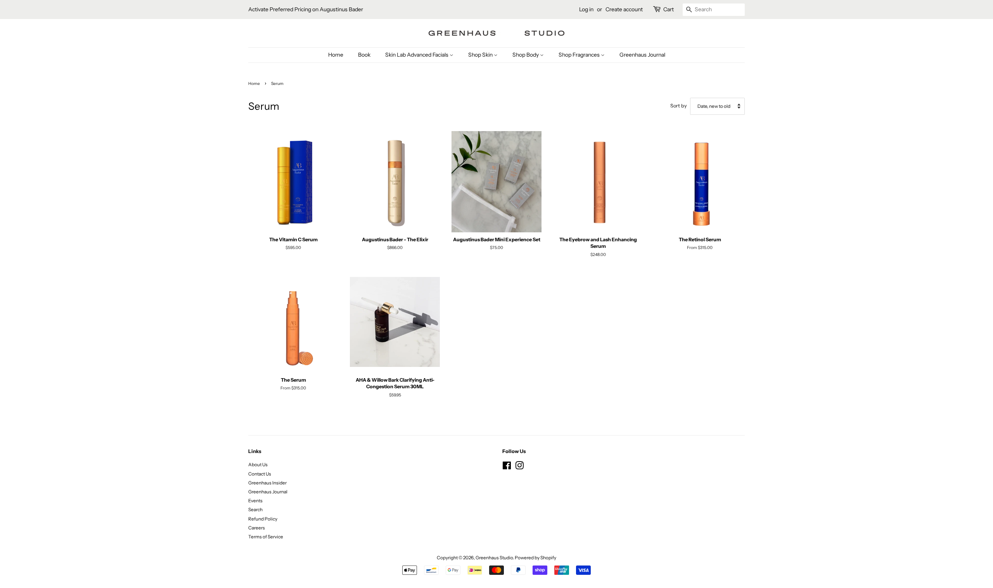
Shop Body (526, 54)
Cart (668, 9)
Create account (624, 9)
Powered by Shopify (535, 557)
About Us (258, 464)
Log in (586, 9)
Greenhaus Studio (494, 557)
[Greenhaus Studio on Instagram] (519, 467)
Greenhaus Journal (642, 54)
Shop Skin (481, 54)
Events (255, 500)
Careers (256, 528)
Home (335, 54)
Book (364, 54)
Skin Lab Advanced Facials (417, 54)
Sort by (678, 106)
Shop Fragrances (580, 54)
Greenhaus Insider (267, 483)
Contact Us (259, 474)
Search (255, 509)
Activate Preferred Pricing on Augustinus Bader (305, 9)
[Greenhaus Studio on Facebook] (506, 467)
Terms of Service (265, 537)
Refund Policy (262, 519)
